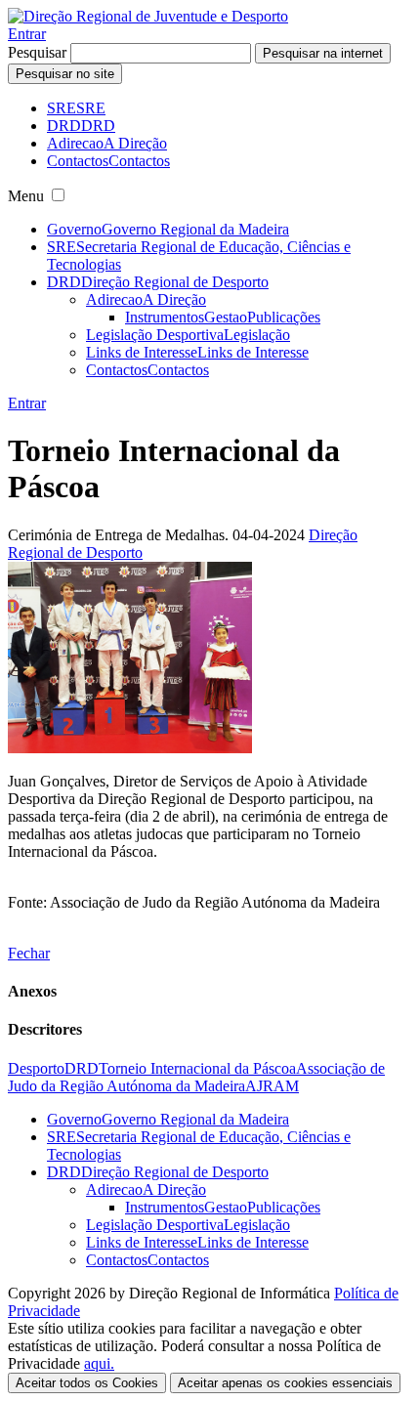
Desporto (36, 1068)
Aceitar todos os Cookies (87, 1383)
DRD (81, 1068)
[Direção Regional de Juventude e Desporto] (148, 16)
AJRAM (272, 1086)
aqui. (99, 1363)
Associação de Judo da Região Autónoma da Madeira (196, 1077)
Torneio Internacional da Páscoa (197, 1068)
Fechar (29, 953)
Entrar (27, 33)
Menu (26, 196)
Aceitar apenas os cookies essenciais (285, 1383)
